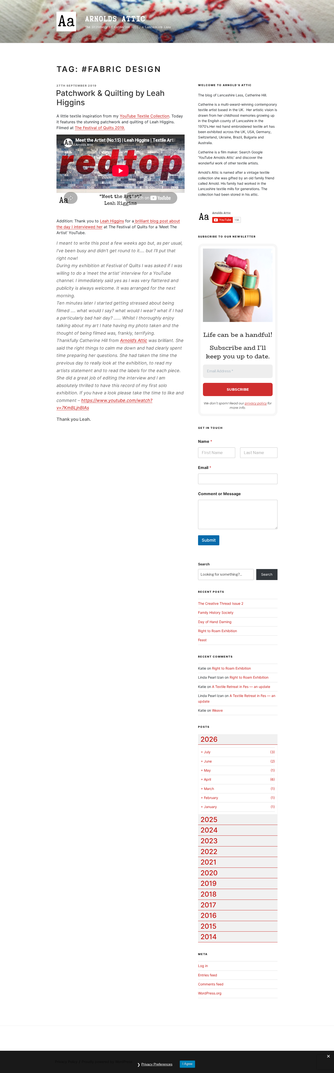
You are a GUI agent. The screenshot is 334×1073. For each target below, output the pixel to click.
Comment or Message (219, 493)
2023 (209, 841)
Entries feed (207, 975)
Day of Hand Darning (215, 622)
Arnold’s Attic (133, 340)
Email (204, 467)
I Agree (187, 1064)
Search (204, 564)
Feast (202, 640)
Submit (209, 540)
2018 (208, 894)
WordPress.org (210, 993)
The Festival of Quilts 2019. (100, 127)
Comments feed (210, 984)
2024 (209, 830)
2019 (208, 883)
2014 (208, 937)
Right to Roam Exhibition (217, 631)
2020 (209, 873)
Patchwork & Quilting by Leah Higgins (110, 97)
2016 (208, 915)
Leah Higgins (112, 220)
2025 (208, 819)
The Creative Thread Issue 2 (220, 603)
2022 (208, 851)
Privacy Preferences (156, 1064)
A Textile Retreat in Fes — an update (241, 687)
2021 (208, 862)
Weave (217, 710)
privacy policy (256, 403)
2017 (208, 905)
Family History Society (216, 612)
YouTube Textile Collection (144, 116)
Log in (203, 966)
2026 (209, 739)
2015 (208, 926)
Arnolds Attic (115, 18)
